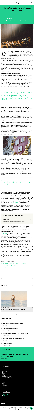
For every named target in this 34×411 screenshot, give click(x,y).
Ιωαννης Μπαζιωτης (6, 345)
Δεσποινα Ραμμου (6, 335)
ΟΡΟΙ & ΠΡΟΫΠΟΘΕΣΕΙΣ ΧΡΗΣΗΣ (6, 376)
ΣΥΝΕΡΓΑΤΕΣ (3, 373)
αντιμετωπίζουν (21, 80)
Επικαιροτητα (30, 352)
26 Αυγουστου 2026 (5, 307)
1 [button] (16, 314)
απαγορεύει (15, 202)
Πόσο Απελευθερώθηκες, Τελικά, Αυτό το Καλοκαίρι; (13, 323)
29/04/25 (3, 352)
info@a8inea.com (4, 385)
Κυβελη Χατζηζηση (6, 330)
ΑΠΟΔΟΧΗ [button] (17, 409)
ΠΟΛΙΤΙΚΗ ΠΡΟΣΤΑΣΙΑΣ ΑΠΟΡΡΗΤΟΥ (7, 377)
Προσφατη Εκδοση (28, 389)
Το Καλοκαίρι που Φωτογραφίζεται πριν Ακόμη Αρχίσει (13, 338)
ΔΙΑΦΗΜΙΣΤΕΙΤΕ (4, 374)
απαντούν (5, 233)
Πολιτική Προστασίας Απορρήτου (11, 221)
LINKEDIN (3, 405)
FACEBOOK (3, 403)
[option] (17, 301)
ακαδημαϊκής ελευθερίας (11, 158)
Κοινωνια (31, 307)
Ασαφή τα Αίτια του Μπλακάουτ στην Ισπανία (15, 355)
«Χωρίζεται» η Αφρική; (7, 343)
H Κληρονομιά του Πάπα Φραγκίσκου (8, 265)
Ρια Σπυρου (5, 325)
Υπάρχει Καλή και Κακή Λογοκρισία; (8, 268)
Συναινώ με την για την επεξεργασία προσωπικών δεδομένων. (14, 221)
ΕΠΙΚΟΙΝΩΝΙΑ (3, 375)
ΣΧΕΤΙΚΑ (3, 372)
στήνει (23, 227)
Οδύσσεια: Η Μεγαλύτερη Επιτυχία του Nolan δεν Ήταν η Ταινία (15, 333)
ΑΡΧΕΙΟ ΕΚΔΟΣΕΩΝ (4, 371)
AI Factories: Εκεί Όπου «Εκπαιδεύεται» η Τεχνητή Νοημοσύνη (13, 263)
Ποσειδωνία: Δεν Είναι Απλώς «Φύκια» (10, 328)
